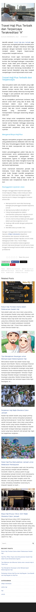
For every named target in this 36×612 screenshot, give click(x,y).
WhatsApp (5, 264)
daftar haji (4, 587)
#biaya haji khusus (13, 269)
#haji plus (19, 270)
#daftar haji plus (7, 270)
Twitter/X (24, 261)
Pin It (13, 264)
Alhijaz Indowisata (14, 234)
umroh (3, 594)
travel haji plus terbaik (22, 42)
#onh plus (10, 272)
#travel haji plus (21, 272)
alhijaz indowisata (8, 36)
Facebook (15, 261)
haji (17, 36)
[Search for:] (18, 543)
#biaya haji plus (27, 269)
